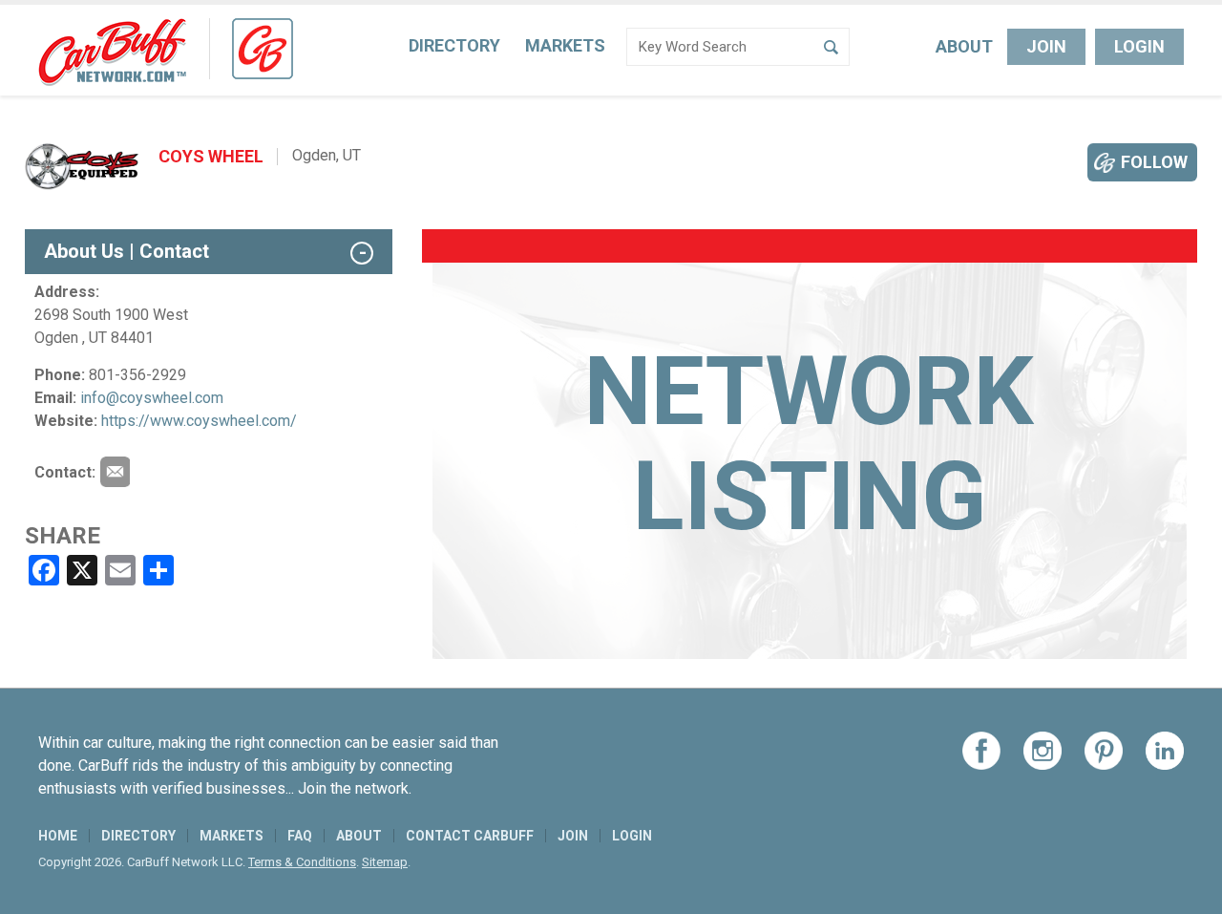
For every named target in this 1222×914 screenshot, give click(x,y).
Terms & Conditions (302, 862)
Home (57, 835)
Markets (565, 45)
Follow (1154, 162)
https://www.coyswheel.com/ (199, 421)
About (964, 46)
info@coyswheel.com (151, 398)
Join (1046, 46)
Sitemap (385, 862)
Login (1139, 46)
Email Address (114, 472)
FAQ (299, 835)
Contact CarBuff (470, 835)
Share (62, 535)
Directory (454, 45)
